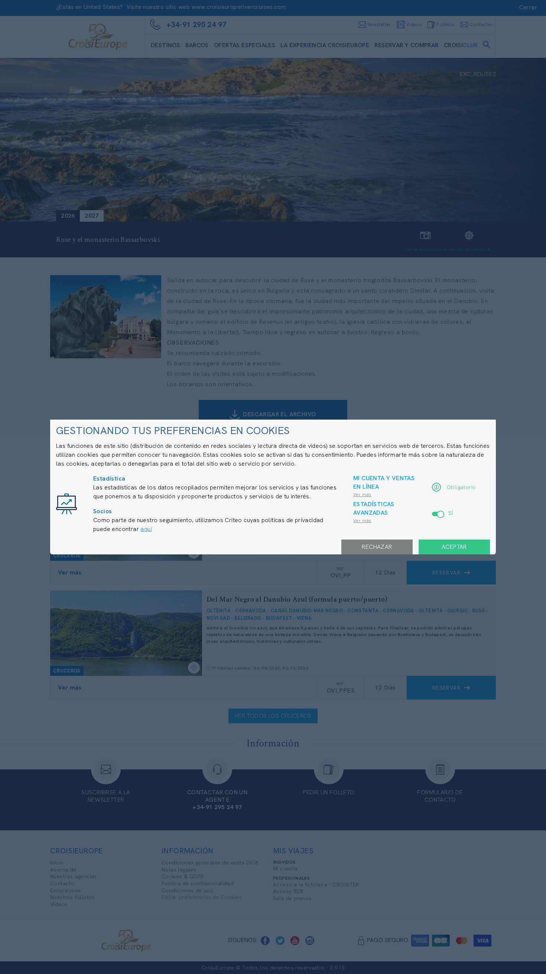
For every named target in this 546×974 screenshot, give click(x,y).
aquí (146, 529)
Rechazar (377, 547)
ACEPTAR (454, 547)
